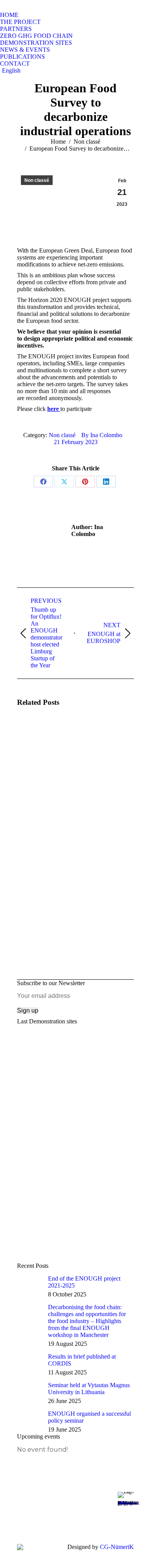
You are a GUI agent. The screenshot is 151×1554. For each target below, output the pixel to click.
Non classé (36, 180)
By (101, 435)
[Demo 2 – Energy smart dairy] (75, 1127)
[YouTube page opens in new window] (56, 1511)
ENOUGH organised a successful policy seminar (89, 1417)
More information (128, 1503)
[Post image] (38, 735)
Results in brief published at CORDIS (82, 1360)
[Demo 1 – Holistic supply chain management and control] (75, 1088)
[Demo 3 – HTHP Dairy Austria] (75, 1166)
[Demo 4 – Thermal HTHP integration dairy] (75, 1204)
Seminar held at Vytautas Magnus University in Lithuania (89, 1388)
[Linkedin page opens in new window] (56, 1523)
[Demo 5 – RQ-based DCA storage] (75, 1243)
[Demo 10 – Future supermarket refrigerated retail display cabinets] (75, 1050)
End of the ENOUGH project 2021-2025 (84, 1282)
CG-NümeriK (117, 1547)
